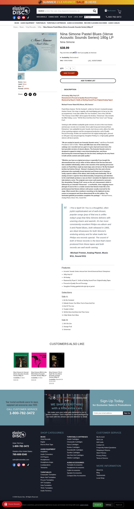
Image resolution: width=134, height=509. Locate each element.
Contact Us (100, 445)
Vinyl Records (45, 439)
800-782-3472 (114, 17)
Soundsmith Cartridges (75, 450)
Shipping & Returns (103, 450)
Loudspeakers (45, 465)
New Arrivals (42, 17)
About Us (99, 470)
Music (17, 23)
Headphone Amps (47, 462)
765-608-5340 (20, 454)
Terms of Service (102, 458)
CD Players (45, 457)
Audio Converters (47, 454)
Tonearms (44, 467)
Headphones (45, 459)
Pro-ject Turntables (47, 480)
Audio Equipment (28, 23)
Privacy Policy (101, 455)
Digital (43, 442)
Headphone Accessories (75, 467)
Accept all (98, 505)
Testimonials (100, 475)
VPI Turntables (46, 483)
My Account (100, 437)
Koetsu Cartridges (73, 447)
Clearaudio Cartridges (74, 442)
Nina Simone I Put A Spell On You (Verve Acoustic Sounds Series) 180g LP (55, 374)
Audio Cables (114, 23)
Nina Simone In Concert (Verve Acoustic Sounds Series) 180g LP (21, 373)
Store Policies (101, 453)
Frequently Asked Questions (106, 447)
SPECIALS (63, 17)
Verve (24, 84)
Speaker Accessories (74, 473)
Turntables (41, 23)
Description (70, 89)
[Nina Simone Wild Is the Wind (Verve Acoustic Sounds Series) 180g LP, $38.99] (39, 360)
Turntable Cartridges (56, 23)
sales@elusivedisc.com (21, 459)
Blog (98, 473)
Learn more (84, 505)
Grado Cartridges (73, 439)
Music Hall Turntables (48, 477)
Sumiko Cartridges (73, 452)
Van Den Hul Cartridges (75, 455)
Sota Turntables (46, 485)
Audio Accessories (75, 23)
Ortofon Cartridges (73, 458)
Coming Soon (53, 17)
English (88, 17)
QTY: (62, 68)
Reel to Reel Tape (47, 444)
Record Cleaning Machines (95, 23)
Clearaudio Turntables (48, 474)
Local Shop (100, 478)
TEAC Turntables (47, 488)
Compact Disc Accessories (76, 475)
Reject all (119, 505)
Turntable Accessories (74, 465)
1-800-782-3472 (22, 413)
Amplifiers (44, 451)
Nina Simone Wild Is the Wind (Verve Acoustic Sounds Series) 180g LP (39, 373)
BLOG (70, 17)
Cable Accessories (73, 470)
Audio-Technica (46, 491)
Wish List (99, 439)
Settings (108, 505)
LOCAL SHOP (78, 17)
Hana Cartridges (72, 444)
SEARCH (41, 11)
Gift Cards (99, 442)
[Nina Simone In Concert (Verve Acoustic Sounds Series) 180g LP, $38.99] (21, 360)
